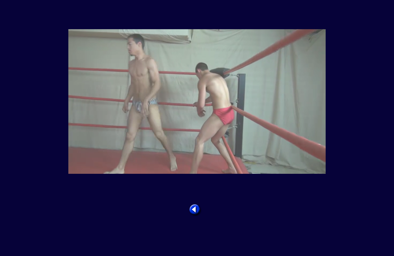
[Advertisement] (197, 15)
